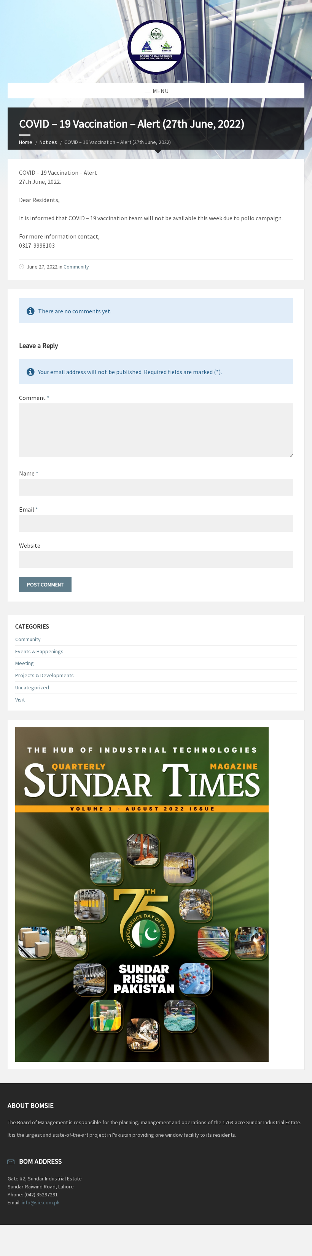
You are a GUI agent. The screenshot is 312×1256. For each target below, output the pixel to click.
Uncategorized (32, 687)
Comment (34, 397)
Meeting (24, 663)
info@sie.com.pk (41, 1202)
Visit (20, 699)
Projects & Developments (44, 675)
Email (28, 509)
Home (25, 142)
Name (28, 473)
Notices (48, 142)
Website (29, 545)
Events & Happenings (39, 651)
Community (76, 266)
